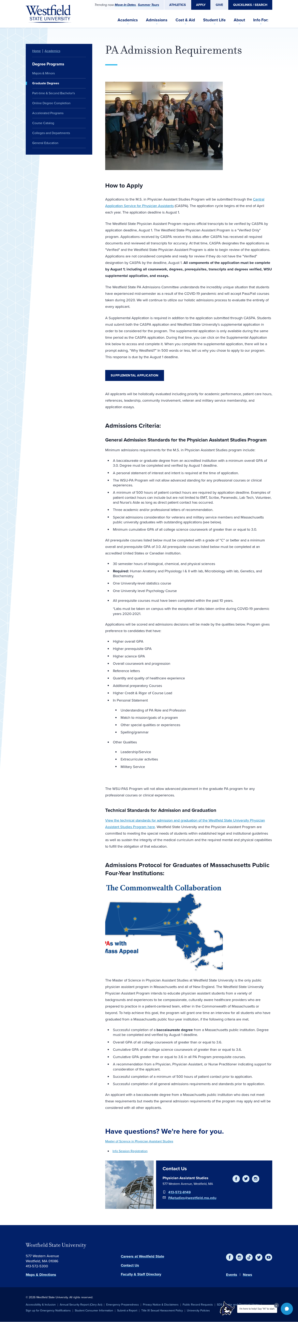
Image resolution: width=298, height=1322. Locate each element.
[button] (287, 1309)
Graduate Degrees (45, 83)
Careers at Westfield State (142, 1256)
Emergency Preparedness (122, 1304)
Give (219, 4)
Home (36, 51)
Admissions (156, 20)
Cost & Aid (185, 20)
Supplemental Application (135, 375)
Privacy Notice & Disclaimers (161, 1304)
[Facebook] (229, 1257)
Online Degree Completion (51, 103)
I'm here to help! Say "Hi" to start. (257, 1308)
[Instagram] (239, 1257)
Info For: (260, 20)
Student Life (214, 20)
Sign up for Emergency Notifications (48, 1310)
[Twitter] (259, 1257)
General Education (45, 143)
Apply (201, 4)
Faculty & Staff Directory (141, 1274)
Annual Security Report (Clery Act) (81, 1304)
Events (231, 1274)
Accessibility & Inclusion (41, 1304)
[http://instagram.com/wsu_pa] (255, 1178)
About (239, 20)
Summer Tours (148, 4)
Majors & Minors (43, 73)
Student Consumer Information (94, 1310)
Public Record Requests (198, 1304)
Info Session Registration (130, 1151)
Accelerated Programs (47, 113)
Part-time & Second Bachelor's (53, 93)
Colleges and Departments (51, 133)
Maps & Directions (41, 1274)
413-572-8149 (179, 1192)
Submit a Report (127, 1310)
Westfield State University (56, 1245)
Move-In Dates (125, 4)
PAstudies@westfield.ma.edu (192, 1198)
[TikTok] (249, 1257)
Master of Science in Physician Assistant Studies (139, 1141)
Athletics (177, 4)
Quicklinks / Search (250, 4)
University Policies (198, 1310)
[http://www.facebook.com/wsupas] (236, 1178)
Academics (128, 20)
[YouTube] (268, 1257)
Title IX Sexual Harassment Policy (162, 1310)
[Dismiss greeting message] (276, 1305)
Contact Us (130, 1265)
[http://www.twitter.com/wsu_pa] (246, 1178)
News (247, 1274)
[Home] (48, 14)
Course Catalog (43, 123)
